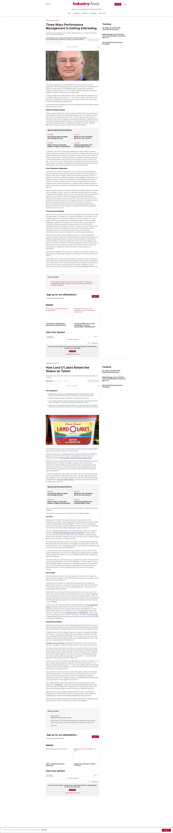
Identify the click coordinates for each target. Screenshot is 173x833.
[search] (49, 4)
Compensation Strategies (52, 20)
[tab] (50, 336)
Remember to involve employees (55, 653)
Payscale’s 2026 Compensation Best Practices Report (68, 535)
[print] (98, 47)
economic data (83, 620)
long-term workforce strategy (65, 482)
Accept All (166, 830)
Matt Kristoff (49, 381)
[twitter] (72, 47)
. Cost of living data (92, 622)
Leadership (93, 13)
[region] (72, 339)
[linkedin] (70, 47)
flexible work (59, 698)
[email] (77, 47)
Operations (85, 13)
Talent (69, 13)
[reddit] (74, 47)
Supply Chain (102, 13)
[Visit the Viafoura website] (95, 343)
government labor (71, 620)
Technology (76, 13)
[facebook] (67, 47)
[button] (47, 4)
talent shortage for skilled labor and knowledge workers (76, 458)
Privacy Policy (44, 829)
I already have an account (72, 354)
